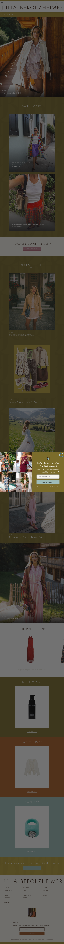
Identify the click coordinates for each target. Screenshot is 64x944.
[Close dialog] (61, 455)
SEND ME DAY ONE (48, 482)
